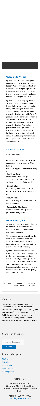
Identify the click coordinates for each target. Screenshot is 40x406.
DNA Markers (7, 362)
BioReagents (7, 359)
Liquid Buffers (7, 365)
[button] (4, 47)
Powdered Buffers (9, 368)
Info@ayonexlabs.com (20, 398)
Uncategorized (8, 371)
